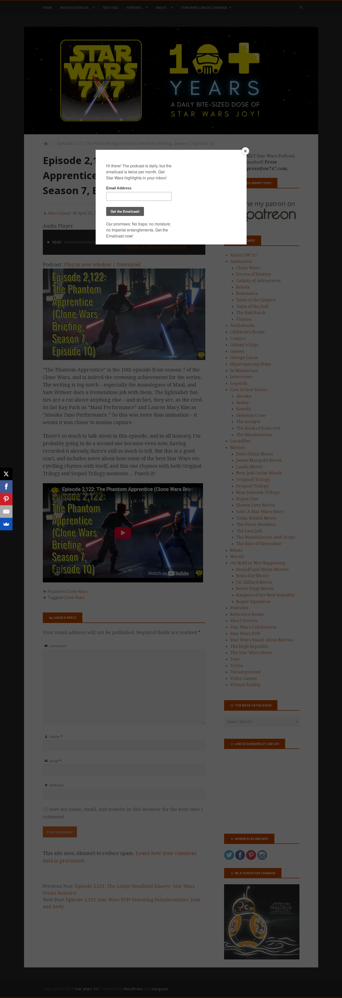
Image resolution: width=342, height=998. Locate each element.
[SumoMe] (6, 524)
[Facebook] (6, 486)
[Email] (6, 511)
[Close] (245, 151)
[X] (6, 474)
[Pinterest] (6, 499)
